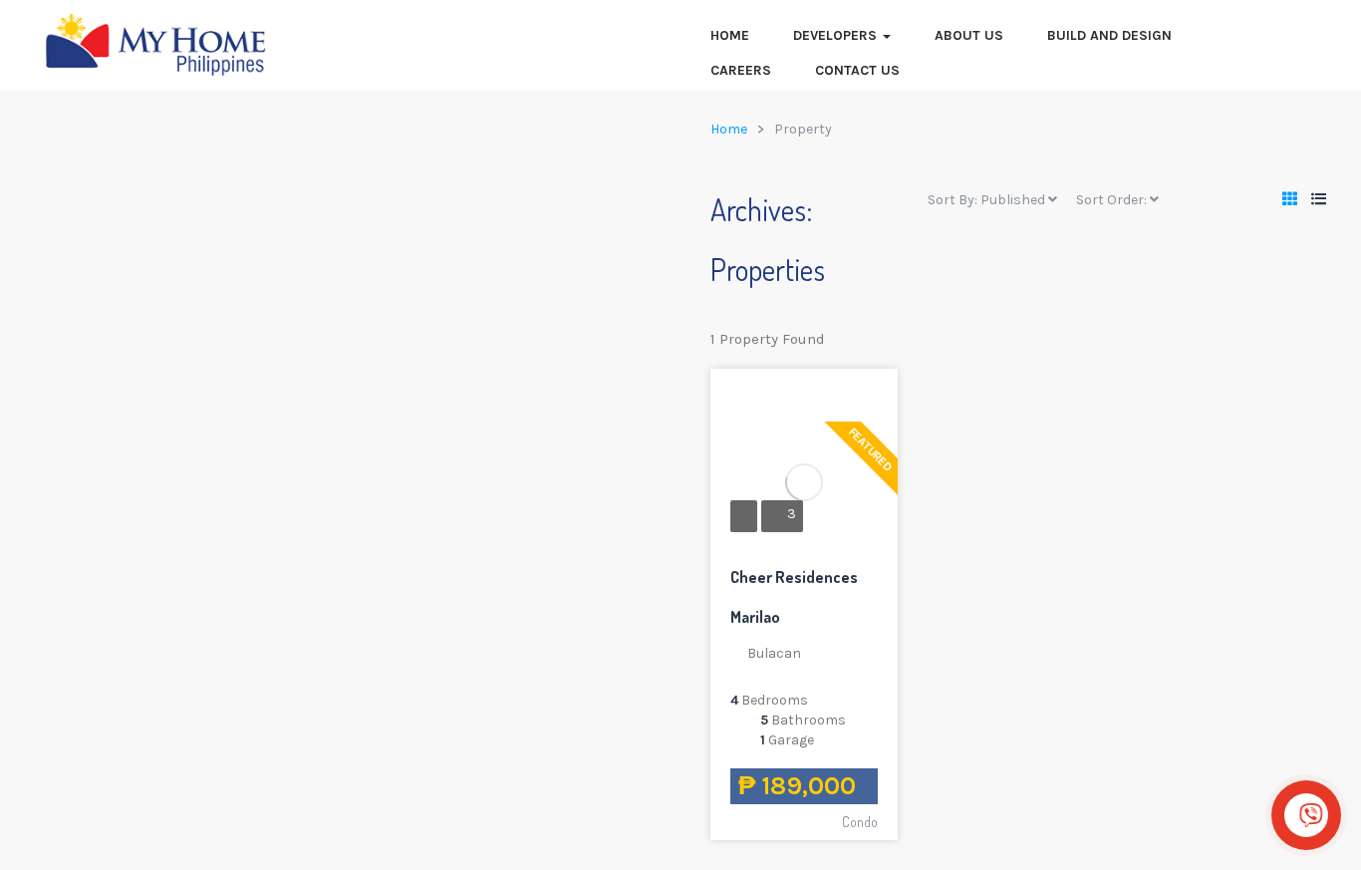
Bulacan (774, 653)
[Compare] (865, 400)
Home (729, 35)
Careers (740, 70)
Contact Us (857, 70)
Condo (860, 821)
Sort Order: (1113, 199)
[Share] (839, 400)
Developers (837, 35)
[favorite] (813, 400)
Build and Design (1109, 35)
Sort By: (986, 199)
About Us (969, 35)
